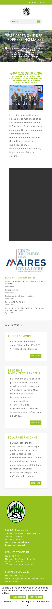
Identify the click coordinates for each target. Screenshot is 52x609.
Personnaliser (11, 601)
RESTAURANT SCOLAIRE (25, 56)
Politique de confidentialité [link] (35, 601)
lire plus (35, 356)
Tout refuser (36, 596)
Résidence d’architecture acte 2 (19, 296)
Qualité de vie (34, 54)
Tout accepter (18, 596)
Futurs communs (13, 290)
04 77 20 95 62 (38, 2)
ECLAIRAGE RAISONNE (15, 302)
